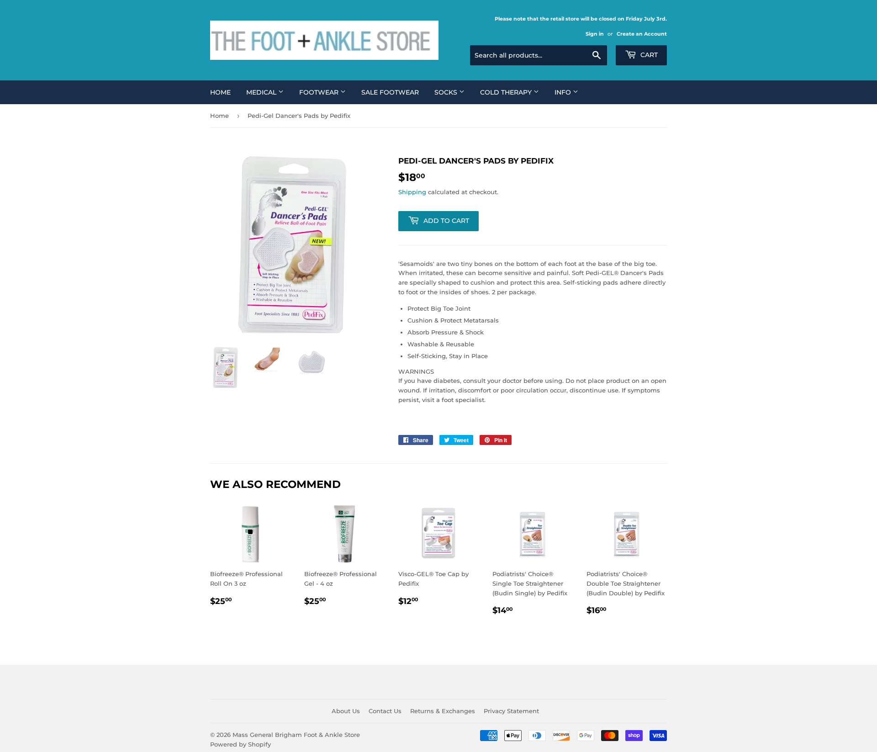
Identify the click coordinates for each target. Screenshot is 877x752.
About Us (346, 711)
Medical (262, 92)
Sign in (595, 34)
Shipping (412, 192)
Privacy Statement (511, 711)
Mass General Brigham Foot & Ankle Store (296, 734)
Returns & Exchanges (442, 711)
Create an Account (642, 34)
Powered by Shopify (240, 744)
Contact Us (385, 711)
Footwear (319, 92)
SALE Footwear (390, 92)
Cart (648, 55)
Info (564, 92)
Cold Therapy (507, 92)
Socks (446, 92)
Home (220, 92)
